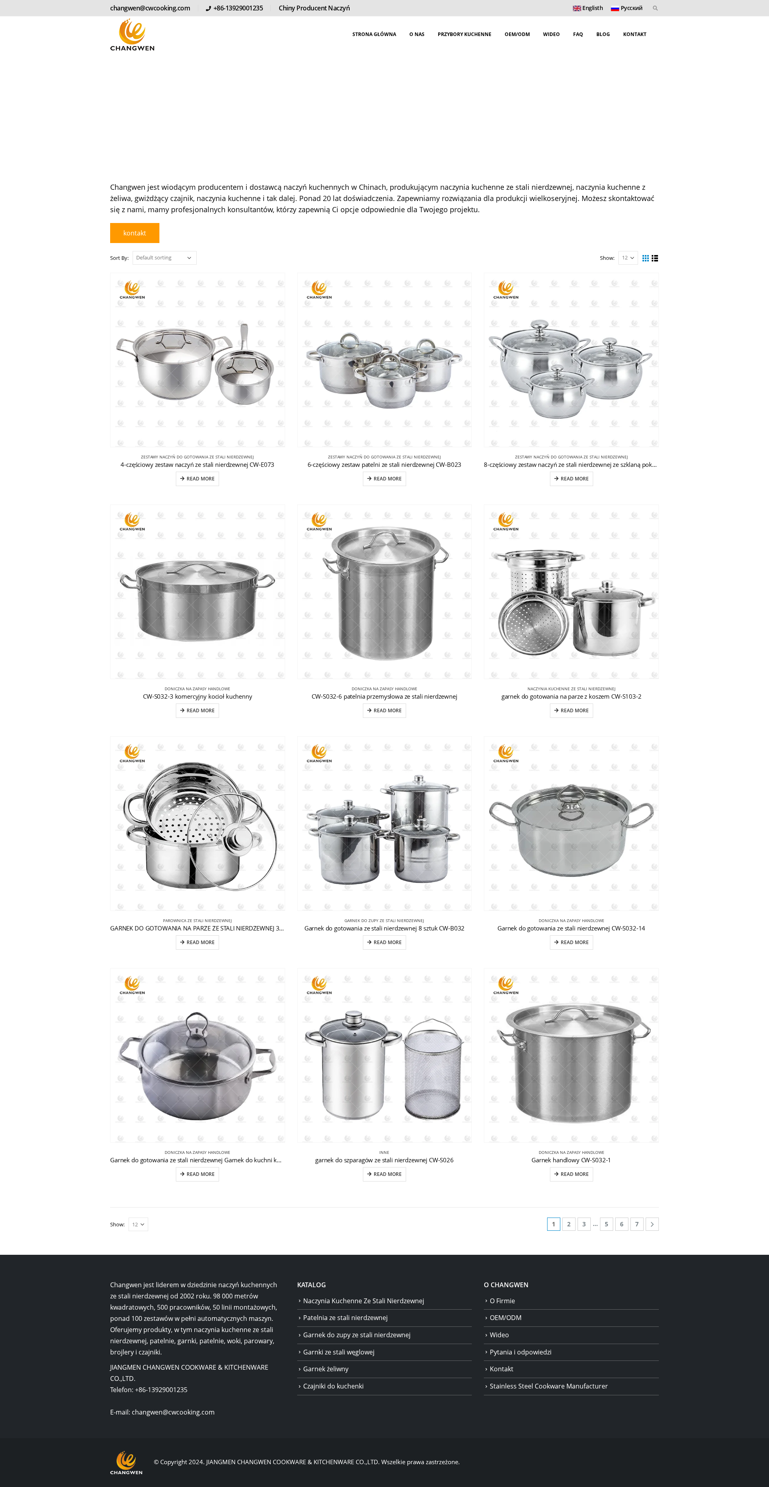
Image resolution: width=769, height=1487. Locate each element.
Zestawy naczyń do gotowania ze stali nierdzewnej (197, 457)
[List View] (655, 258)
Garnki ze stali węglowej (338, 1352)
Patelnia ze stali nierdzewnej (345, 1317)
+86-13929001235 (238, 8)
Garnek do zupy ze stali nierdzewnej (384, 920)
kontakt (134, 233)
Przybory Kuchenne (464, 34)
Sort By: (119, 257)
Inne (384, 1152)
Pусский (630, 8)
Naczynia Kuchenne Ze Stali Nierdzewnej (571, 688)
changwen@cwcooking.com (150, 8)
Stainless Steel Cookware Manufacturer (549, 1386)
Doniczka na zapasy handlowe (197, 688)
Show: (607, 257)
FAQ (578, 34)
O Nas (417, 34)
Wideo (551, 34)
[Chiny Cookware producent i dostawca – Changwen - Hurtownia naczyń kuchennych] (132, 34)
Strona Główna (374, 34)
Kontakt (634, 34)
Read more (201, 478)
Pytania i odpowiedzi (521, 1352)
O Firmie (502, 1300)
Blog (603, 34)
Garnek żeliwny (325, 1368)
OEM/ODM (517, 34)
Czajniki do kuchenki (333, 1386)
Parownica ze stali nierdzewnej (197, 920)
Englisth (592, 8)
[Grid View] (646, 258)
